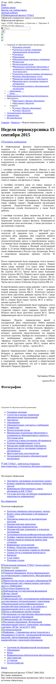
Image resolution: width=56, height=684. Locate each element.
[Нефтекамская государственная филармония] (24, 591)
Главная (5, 122)
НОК (3, 5)
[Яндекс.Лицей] (9, 593)
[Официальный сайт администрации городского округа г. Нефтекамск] (28, 586)
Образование (15, 91)
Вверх (4, 668)
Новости (15, 122)
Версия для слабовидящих (14, 10)
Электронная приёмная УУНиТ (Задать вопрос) (26, 565)
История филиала (14, 118)
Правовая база (13, 115)
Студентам (12, 660)
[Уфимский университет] (14, 570)
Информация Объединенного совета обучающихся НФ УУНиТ (25, 489)
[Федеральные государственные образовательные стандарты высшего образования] (28, 616)
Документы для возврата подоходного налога (29, 481)
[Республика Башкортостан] (15, 588)
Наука (12, 93)
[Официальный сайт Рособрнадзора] (19, 619)
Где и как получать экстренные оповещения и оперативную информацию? (29, 495)
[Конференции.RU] (11, 596)
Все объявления (9, 501)
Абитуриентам (14, 657)
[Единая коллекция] (11, 629)
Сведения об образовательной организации (28, 647)
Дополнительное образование (20, 113)
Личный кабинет (9, 12)
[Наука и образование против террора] (20, 611)
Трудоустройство (15, 663)
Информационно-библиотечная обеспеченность (27, 96)
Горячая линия (8, 7)
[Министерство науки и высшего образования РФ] (26, 580)
